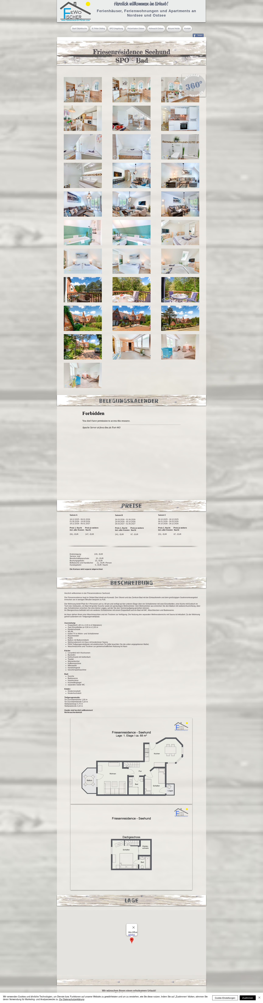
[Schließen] (259, 998)
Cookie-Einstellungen (225, 997)
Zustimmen (247, 997)
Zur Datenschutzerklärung (71, 999)
